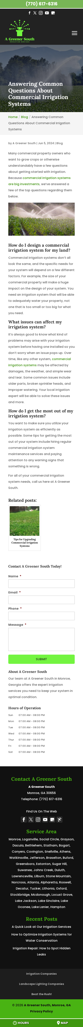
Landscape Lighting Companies (41, 984)
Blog (59, 143)
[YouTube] (47, 13)
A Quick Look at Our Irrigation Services (41, 927)
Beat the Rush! (41, 994)
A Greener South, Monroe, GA (47, 1005)
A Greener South (24, 143)
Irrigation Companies (41, 974)
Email (14, 593)
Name (14, 576)
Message (17, 625)
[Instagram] (41, 13)
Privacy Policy (41, 1011)
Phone (15, 609)
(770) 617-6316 (42, 4)
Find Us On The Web (41, 811)
